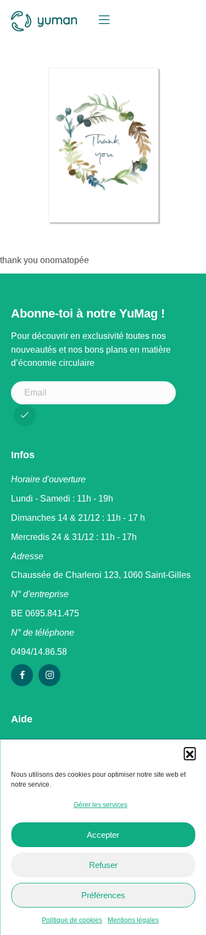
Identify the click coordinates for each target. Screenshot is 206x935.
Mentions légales (133, 920)
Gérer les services (100, 805)
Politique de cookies (72, 920)
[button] (189, 753)
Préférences (103, 895)
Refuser (103, 865)
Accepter (103, 834)
